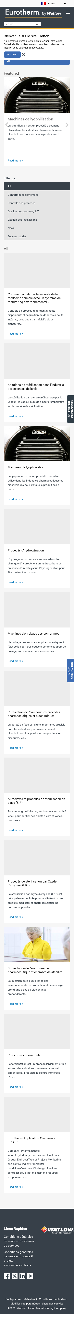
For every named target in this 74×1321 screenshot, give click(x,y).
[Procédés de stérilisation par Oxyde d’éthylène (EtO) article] (37, 857)
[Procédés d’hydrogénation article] (37, 526)
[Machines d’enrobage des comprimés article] (37, 609)
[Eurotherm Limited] (33, 17)
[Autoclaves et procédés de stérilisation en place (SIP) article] (37, 775)
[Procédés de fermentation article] (37, 1031)
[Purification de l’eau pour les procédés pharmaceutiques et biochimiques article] (37, 688)
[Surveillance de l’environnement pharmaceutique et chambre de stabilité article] (37, 944)
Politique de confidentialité (21, 1299)
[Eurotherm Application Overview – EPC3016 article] (37, 1114)
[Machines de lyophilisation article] (37, 95)
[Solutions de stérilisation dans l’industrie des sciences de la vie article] (37, 361)
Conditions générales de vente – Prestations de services (19, 1241)
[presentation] (7, 125)
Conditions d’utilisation (53, 1299)
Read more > (15, 160)
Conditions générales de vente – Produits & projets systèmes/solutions (18, 1258)
